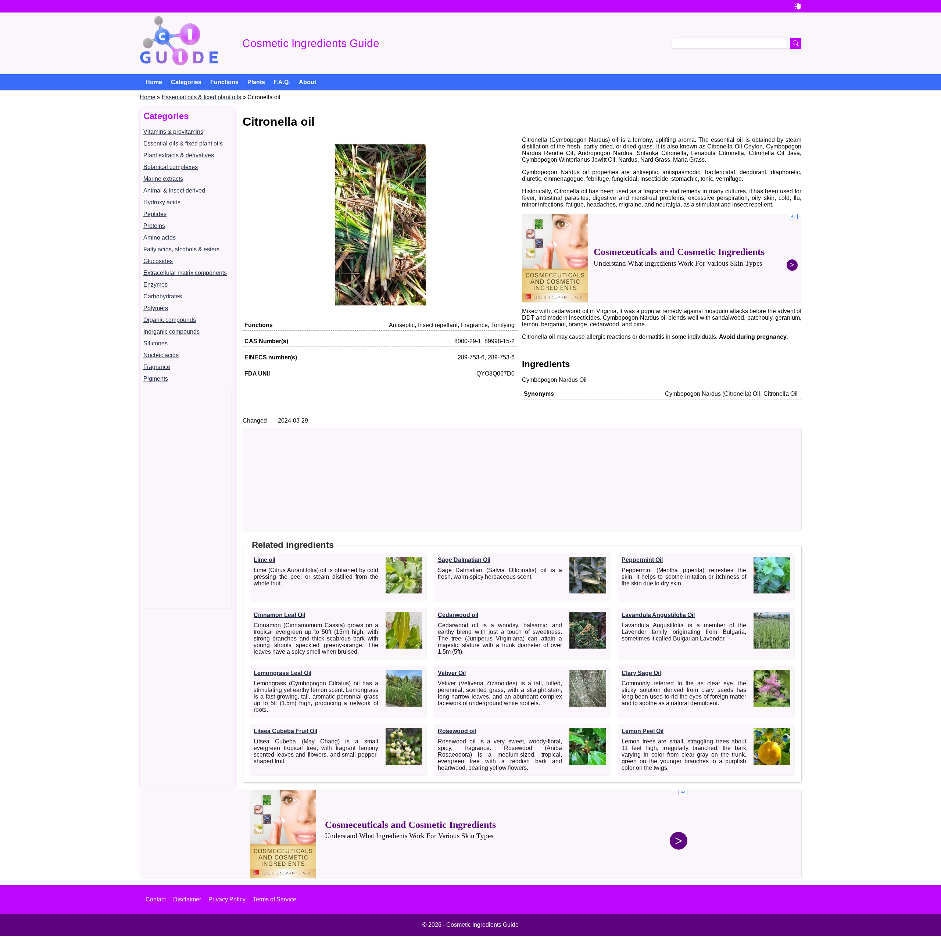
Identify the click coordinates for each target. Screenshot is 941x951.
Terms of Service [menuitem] (274, 899)
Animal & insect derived (174, 190)
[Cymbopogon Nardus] (380, 311)
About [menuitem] (307, 82)
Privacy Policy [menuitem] (227, 899)
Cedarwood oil (458, 615)
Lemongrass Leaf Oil (282, 673)
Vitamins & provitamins (173, 132)
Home (147, 97)
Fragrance (156, 367)
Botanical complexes (170, 167)
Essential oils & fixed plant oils (201, 97)
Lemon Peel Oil (642, 731)
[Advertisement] (187, 497)
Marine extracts (163, 179)
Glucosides (158, 261)
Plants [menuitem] (256, 82)
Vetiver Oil (452, 673)
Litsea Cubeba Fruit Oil (285, 731)
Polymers (155, 308)
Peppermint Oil (642, 560)
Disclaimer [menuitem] (187, 899)
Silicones (155, 343)
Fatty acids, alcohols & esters (181, 249)
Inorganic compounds (171, 332)
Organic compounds (169, 320)
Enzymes (155, 284)
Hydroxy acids (161, 202)
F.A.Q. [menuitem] (282, 82)
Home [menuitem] (154, 82)
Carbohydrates (162, 296)
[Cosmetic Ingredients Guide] (179, 43)
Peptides (155, 214)
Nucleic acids (161, 355)
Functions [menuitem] (224, 82)
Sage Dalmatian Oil (464, 560)
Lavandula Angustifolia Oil (658, 615)
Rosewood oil (457, 731)
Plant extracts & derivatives (178, 155)
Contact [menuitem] (156, 899)
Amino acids (159, 237)
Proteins (154, 226)
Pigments (155, 379)
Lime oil (264, 560)
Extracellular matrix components (185, 273)
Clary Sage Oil (641, 673)
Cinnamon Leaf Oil (279, 615)
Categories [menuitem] (186, 82)
